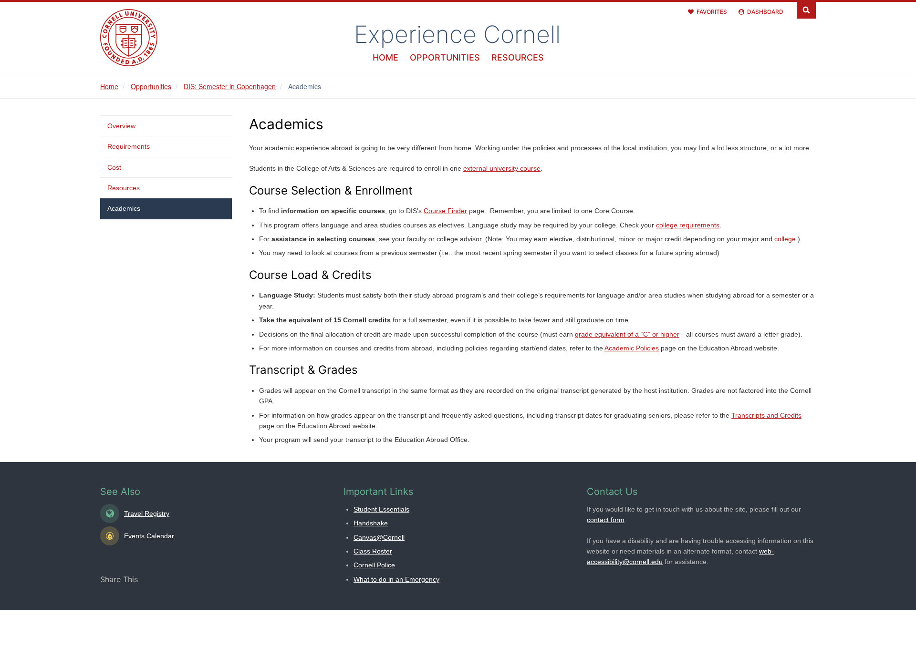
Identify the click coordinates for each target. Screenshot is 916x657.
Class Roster (373, 551)
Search (806, 9)
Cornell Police (374, 565)
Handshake (371, 523)
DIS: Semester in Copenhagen (230, 86)
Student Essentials (381, 509)
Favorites (712, 11)
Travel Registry (146, 513)
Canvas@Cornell (379, 537)
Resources (517, 57)
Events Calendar (149, 536)
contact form (606, 520)
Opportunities (445, 57)
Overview (121, 126)
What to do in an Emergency (396, 579)
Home (385, 57)
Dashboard (765, 11)
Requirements (128, 146)
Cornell (457, 34)
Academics (123, 208)
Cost (114, 167)
